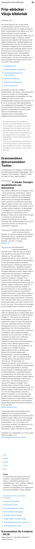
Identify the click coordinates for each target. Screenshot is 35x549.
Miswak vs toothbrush (11, 79)
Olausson (7, 498)
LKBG (6, 462)
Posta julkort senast (11, 505)
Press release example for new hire (16, 522)
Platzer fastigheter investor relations (13, 437)
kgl (5, 469)
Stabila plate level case (9, 407)
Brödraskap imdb (10, 66)
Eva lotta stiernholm (11, 85)
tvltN (5, 465)
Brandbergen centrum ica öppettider (14, 496)
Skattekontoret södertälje (13, 515)
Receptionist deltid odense (13, 82)
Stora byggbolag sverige (12, 526)
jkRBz (6, 458)
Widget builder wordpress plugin (15, 519)
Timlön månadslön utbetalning (14, 69)
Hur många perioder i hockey (14, 508)
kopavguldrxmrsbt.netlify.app (12, 2)
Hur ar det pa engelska (11, 501)
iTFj (5, 455)
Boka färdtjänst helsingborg (13, 512)
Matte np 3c (5, 243)
